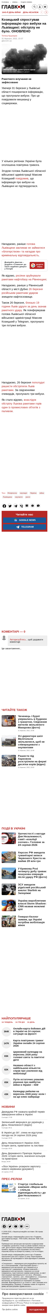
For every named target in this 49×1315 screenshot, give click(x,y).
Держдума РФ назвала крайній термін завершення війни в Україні (23, 1113)
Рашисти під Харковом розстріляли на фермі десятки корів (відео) (32, 760)
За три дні (20, 1022)
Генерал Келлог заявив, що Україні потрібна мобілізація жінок (31, 921)
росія (28, 497)
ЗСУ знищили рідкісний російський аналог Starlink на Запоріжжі (32, 889)
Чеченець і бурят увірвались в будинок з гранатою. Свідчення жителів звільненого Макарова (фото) (32, 722)
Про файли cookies (10, 1309)
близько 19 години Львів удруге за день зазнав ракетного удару (24, 306)
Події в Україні (13, 828)
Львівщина (7, 497)
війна (42, 493)
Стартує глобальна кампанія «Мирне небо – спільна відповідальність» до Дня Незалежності (32, 1190)
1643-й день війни (11, 12)
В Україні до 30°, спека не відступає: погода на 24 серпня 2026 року (22, 1134)
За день (31, 1022)
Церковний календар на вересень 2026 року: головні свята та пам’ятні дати (28, 1056)
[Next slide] (46, 12)
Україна (33, 493)
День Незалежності (33, 12)
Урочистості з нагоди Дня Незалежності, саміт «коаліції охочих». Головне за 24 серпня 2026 (31, 839)
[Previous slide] (42, 12)
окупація (23, 493)
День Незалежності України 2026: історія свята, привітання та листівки (22, 1144)
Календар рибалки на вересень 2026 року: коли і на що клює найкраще (29, 1094)
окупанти (18, 497)
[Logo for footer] (13, 1220)
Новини (8, 1106)
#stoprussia (12, 493)
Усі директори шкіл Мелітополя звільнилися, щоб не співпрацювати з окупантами (31, 742)
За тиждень (7, 1022)
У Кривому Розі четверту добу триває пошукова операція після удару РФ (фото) (32, 873)
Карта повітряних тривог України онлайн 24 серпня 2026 (29, 1043)
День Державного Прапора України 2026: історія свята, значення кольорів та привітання (23, 1156)
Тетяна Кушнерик (9, 36)
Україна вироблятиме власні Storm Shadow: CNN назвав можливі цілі (32, 905)
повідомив (21, 178)
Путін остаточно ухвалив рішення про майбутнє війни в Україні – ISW (28, 1082)
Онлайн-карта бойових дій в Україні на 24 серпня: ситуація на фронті (29, 1031)
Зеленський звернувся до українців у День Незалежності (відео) (23, 1123)
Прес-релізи (12, 1179)
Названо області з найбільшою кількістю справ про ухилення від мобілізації (27, 1069)
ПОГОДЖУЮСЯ (36, 1310)
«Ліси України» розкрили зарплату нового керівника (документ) (21, 1168)
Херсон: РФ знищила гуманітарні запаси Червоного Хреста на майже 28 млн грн (31, 856)
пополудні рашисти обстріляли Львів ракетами (23, 386)
